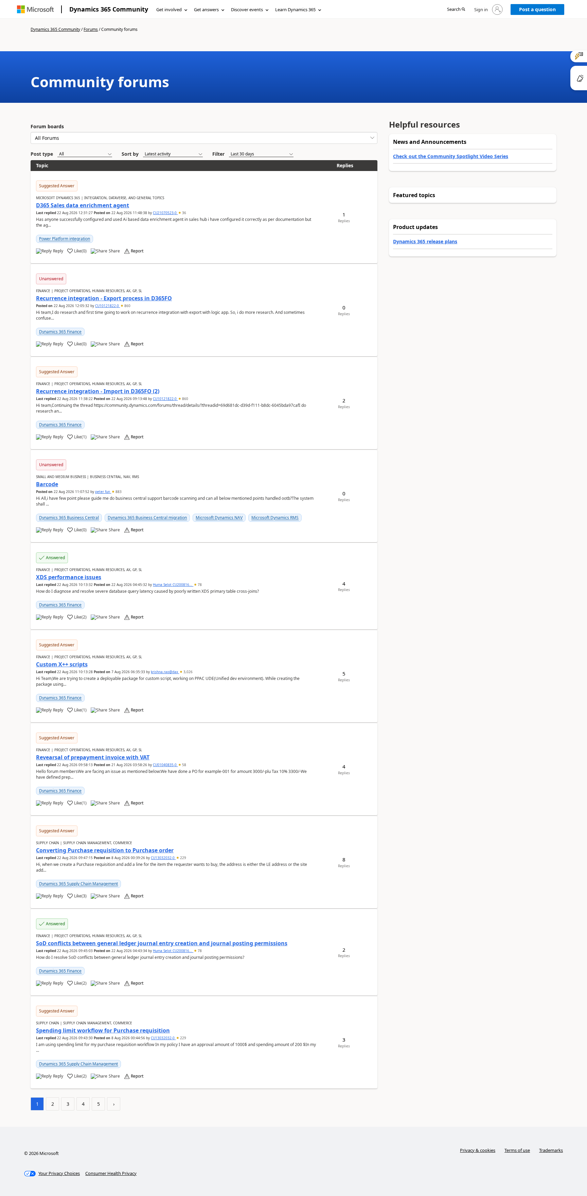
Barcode (47, 484)
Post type (42, 154)
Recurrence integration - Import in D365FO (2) (97, 391)
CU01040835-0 (165, 764)
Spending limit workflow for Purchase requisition (103, 1030)
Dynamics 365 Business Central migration (147, 517)
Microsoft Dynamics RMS (275, 517)
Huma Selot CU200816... (173, 584)
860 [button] (126, 305)
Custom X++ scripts (62, 664)
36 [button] (183, 212)
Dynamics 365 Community (108, 9)
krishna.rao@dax (165, 671)
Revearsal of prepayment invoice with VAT (92, 757)
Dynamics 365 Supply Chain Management (78, 884)
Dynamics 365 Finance (60, 332)
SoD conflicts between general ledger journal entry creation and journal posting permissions (161, 943)
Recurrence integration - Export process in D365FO (104, 298)
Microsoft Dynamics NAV (219, 517)
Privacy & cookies (477, 1150)
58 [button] (183, 764)
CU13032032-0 (163, 857)
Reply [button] (58, 251)
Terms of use (517, 1150)
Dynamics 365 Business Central (69, 517)
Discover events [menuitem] (247, 9)
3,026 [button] (187, 671)
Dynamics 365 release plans (425, 241)
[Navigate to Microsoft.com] (35, 9)
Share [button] (114, 251)
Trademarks (551, 1150)
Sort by (130, 154)
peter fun (103, 491)
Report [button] (137, 251)
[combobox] (204, 138)
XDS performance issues (68, 577)
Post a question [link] (537, 9)
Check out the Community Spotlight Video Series (450, 156)
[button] (456, 10)
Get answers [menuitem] (206, 9)
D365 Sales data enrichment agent (82, 205)
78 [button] (199, 584)
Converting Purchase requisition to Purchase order (105, 850)
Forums (91, 29)
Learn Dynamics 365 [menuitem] (295, 9)
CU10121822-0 (107, 305)
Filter (218, 154)
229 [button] (182, 857)
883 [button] (118, 491)
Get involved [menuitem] (169, 9)
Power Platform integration (64, 239)
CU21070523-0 (165, 212)
